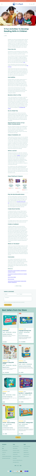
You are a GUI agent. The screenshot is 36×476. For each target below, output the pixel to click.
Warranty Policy (26, 456)
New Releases (15, 448)
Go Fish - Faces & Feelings (9, 422)
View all (18, 437)
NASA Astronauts (11, 279)
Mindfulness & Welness (16, 456)
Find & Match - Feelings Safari (26, 422)
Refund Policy (26, 450)
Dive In (4, 393)
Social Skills (15, 458)
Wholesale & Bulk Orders (6, 458)
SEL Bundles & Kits (16, 462)
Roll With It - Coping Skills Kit (11, 186)
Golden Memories (23, 362)
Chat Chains (6, 330)
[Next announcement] (34, 1)
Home (3, 446)
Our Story (3, 454)
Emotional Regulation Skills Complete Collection (18, 187)
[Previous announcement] (2, 1)
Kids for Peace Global (12, 277)
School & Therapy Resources (17, 460)
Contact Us (4, 452)
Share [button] (6, 35)
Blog (3, 448)
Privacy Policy (26, 448)
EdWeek (18, 155)
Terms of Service (26, 454)
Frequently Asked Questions (6, 456)
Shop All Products (16, 446)
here (24, 62)
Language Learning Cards (25, 330)
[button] (2, 4)
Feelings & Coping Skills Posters (8, 363)
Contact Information (27, 446)
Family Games (15, 454)
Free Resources (4, 450)
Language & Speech (16, 452)
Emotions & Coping (16, 450)
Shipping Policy (26, 452)
